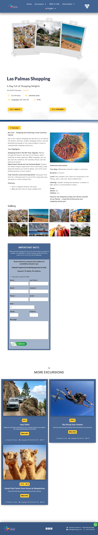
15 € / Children (58, 109)
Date (12, 303)
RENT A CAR (54, 4)
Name (12, 280)
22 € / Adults (15, 109)
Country (33, 288)
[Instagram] (87, 7)
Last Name (33, 280)
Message (13, 319)
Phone (13, 296)
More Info (24, 433)
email (31, 296)
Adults (12, 311)
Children (32, 311)
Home (29, 4)
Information (67, 4)
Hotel (12, 288)
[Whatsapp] (88, 5)
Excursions (39, 4)
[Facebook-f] (86, 5)
